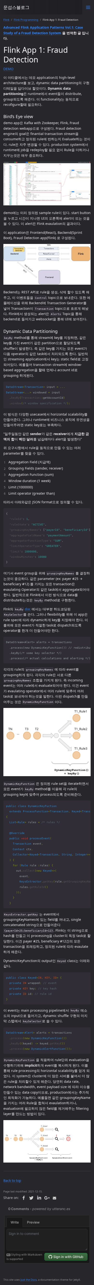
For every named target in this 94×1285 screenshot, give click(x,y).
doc (28, 609)
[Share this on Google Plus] (47, 1198)
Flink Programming (26, 19)
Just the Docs (28, 1279)
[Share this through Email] (54, 1198)
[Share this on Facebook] (23, 1198)
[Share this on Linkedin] (39, 1198)
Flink (6, 19)
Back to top (12, 1180)
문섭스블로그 (16, 7)
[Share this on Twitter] (31, 1198)
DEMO (8, 69)
